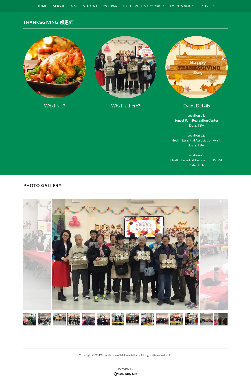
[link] (126, 373)
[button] (143, 6)
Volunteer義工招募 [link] (100, 6)
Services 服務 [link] (65, 6)
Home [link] (42, 6)
